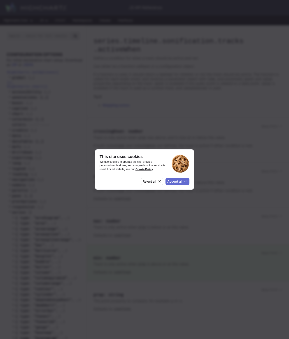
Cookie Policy (144, 169)
